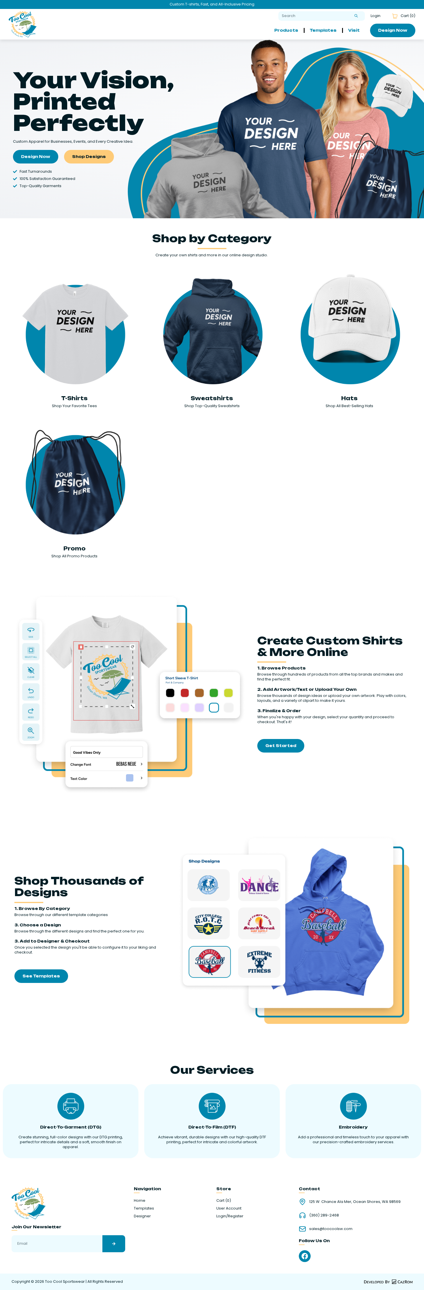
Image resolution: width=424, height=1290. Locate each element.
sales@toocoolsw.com (330, 1228)
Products (286, 30)
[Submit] (356, 16)
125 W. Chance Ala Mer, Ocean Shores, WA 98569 (355, 1201)
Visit (354, 30)
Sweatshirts (212, 398)
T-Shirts (74, 398)
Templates (323, 30)
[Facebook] (305, 1256)
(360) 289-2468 (324, 1215)
